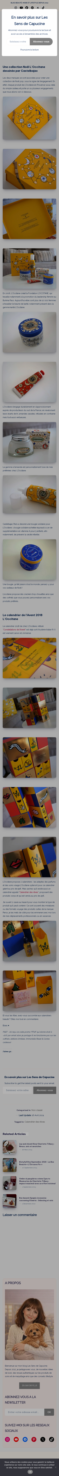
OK (30, 1472)
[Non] (55, 1467)
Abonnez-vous (41, 41)
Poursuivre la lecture (29, 50)
